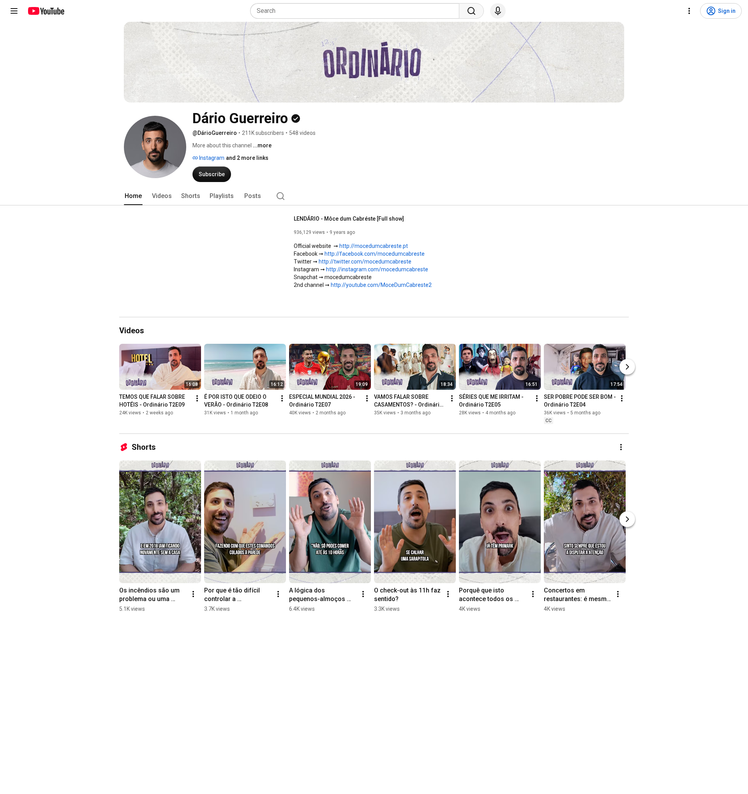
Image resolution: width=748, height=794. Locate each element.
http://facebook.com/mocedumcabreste (375, 254)
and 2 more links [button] (247, 158)
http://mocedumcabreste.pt (373, 246)
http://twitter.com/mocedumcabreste (365, 261)
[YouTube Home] (46, 11)
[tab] (133, 196)
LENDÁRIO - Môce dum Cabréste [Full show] (349, 219)
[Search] (471, 11)
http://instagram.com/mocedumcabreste (377, 269)
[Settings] (689, 11)
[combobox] (357, 11)
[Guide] (14, 11)
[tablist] (374, 196)
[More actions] (197, 398)
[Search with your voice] (498, 11)
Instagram (211, 158)
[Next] (627, 367)
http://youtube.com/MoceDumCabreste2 (381, 285)
